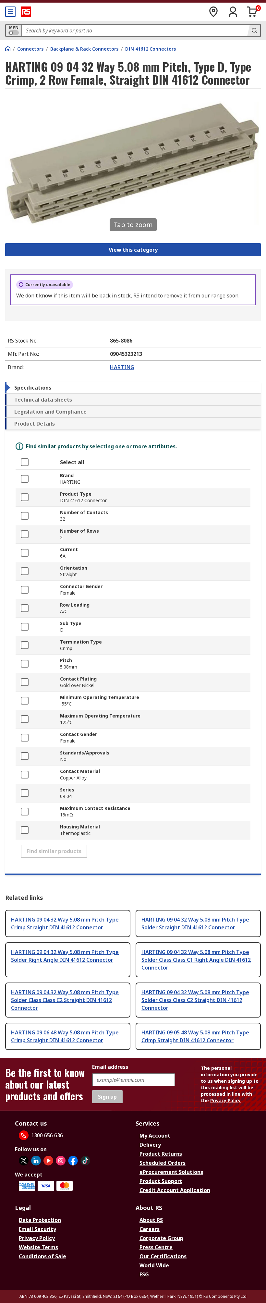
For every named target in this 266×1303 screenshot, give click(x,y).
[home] (7, 48)
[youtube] (48, 1160)
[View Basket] (252, 11)
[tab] (133, 387)
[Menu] (10, 11)
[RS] (26, 11)
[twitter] (24, 1160)
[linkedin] (36, 1160)
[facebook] (73, 1160)
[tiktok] (85, 1160)
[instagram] (61, 1160)
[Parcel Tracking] (213, 11)
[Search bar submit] (253, 30)
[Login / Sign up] (232, 11)
